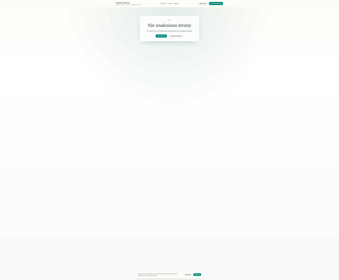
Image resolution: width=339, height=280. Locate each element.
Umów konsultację (216, 3)
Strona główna (161, 36)
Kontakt (176, 3)
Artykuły (163, 3)
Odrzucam (188, 274)
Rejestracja (202, 3)
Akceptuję (197, 274)
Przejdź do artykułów (176, 36)
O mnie (170, 3)
